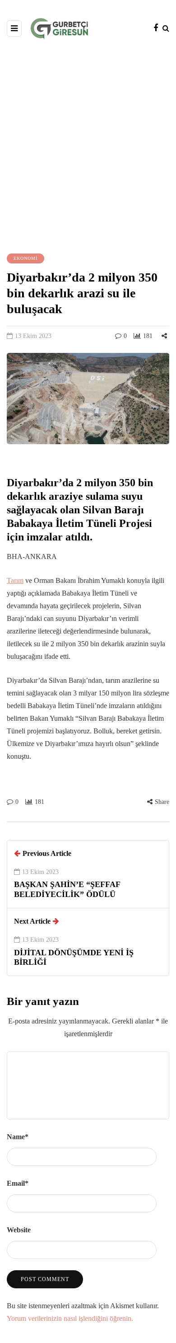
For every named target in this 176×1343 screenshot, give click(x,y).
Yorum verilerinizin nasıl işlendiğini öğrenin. (70, 1318)
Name (17, 1137)
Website (19, 1230)
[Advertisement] (88, 145)
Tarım (15, 580)
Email (17, 1183)
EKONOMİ (25, 258)
